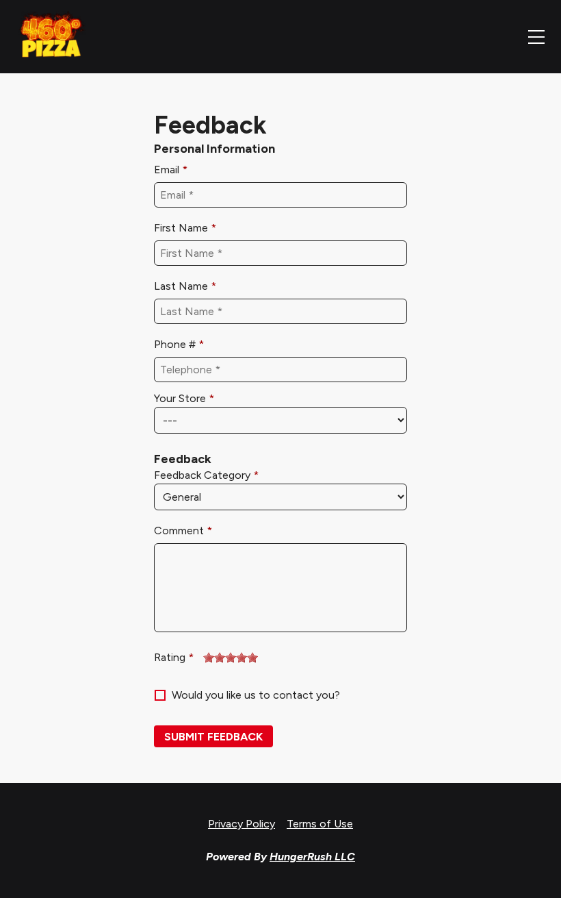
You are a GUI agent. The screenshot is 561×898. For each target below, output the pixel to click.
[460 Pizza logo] (51, 36)
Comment (179, 530)
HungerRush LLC (312, 856)
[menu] (536, 37)
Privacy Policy (241, 823)
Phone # (175, 344)
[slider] (230, 657)
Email (166, 169)
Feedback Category (202, 475)
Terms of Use (320, 823)
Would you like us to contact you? (256, 694)
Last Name (181, 285)
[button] (213, 736)
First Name (181, 227)
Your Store (180, 398)
